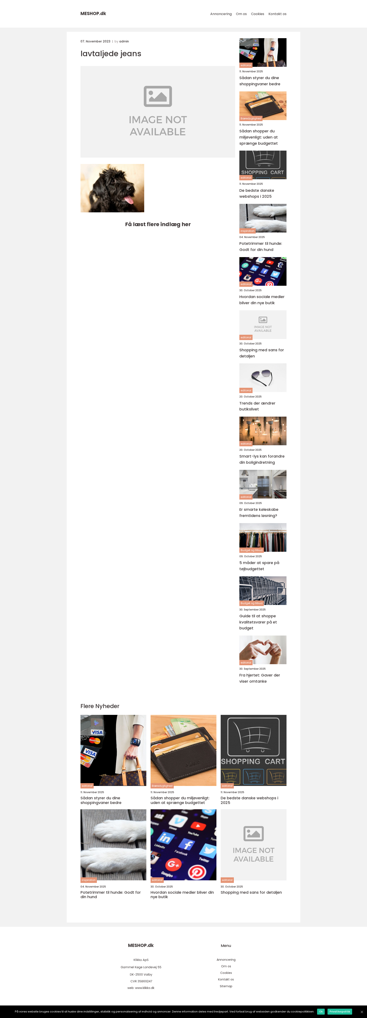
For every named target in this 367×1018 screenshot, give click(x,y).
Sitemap (226, 986)
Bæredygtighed (251, 118)
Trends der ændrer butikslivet (257, 406)
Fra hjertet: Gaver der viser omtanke (259, 678)
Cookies (257, 13)
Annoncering (221, 13)
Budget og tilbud (252, 550)
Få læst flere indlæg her (158, 224)
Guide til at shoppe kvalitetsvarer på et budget (258, 622)
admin (124, 41)
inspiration (247, 231)
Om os (241, 13)
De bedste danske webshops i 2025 (256, 193)
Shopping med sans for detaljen (261, 353)
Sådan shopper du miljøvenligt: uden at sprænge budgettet (258, 137)
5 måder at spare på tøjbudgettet (259, 565)
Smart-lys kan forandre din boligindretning (262, 459)
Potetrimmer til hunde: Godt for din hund (260, 246)
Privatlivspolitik (340, 1011)
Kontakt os (277, 13)
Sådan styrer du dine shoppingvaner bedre (259, 81)
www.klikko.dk (144, 988)
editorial (246, 65)
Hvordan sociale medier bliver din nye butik (262, 299)
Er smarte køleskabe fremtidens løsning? (258, 512)
